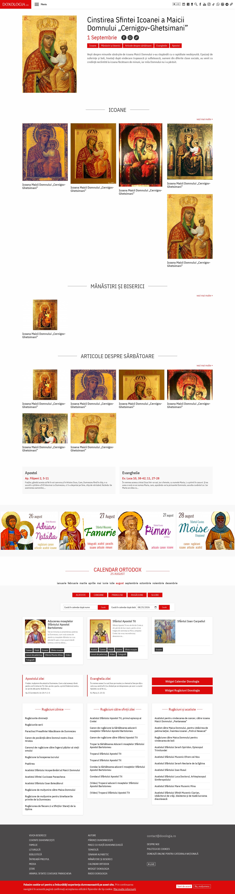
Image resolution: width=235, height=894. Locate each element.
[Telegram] (227, 3)
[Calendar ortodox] (183, 3)
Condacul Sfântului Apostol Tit (106, 776)
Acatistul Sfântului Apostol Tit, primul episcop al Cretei (115, 720)
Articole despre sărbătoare (138, 45)
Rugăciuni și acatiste (182, 709)
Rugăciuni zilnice (53, 709)
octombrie (145, 583)
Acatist (94, 649)
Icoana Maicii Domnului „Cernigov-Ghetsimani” (44, 186)
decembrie (171, 583)
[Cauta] (196, 4)
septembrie (131, 583)
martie (83, 583)
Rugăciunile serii (34, 724)
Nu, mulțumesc (202, 886)
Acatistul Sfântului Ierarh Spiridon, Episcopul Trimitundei (179, 749)
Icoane (92, 45)
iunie (105, 583)
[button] (41, 4)
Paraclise (117, 594)
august (120, 583)
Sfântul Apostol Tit (124, 621)
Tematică (93, 849)
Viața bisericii (37, 835)
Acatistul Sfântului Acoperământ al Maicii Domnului (52, 770)
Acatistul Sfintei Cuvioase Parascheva (45, 776)
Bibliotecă (35, 854)
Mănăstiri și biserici (110, 45)
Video (68, 655)
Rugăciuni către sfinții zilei (117, 709)
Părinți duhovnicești (100, 840)
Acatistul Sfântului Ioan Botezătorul (44, 783)
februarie (73, 583)
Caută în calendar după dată (123, 607)
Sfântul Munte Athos (54, 655)
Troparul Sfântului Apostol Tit (105, 753)
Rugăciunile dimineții (36, 718)
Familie (33, 845)
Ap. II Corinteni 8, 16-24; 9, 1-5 (37, 693)
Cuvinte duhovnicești (42, 840)
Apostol (176, 45)
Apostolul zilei (34, 678)
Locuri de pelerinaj (34, 655)
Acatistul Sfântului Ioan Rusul (170, 770)
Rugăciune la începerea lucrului (42, 757)
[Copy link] (136, 37)
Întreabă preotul (39, 859)
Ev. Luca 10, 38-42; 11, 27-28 (140, 478)
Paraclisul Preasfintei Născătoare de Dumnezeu (50, 731)
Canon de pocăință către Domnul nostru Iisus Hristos (49, 739)
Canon (29, 650)
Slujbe (155, 594)
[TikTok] (213, 3)
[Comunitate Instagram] (223, 3)
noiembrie (158, 583)
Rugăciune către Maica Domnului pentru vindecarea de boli (176, 739)
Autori (92, 835)
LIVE (178, 4)
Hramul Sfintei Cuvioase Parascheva (50, 873)
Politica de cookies (158, 849)
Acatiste (81, 594)
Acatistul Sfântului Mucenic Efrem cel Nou (177, 756)
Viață (37, 650)
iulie (112, 583)
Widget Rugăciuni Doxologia (182, 690)
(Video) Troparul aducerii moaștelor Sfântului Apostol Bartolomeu (114, 784)
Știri (32, 868)
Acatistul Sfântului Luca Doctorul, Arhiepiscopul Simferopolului (180, 778)
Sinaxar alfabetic (98, 854)
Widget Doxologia (98, 868)
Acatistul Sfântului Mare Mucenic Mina (175, 786)
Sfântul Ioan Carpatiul (191, 621)
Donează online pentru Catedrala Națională (172, 853)
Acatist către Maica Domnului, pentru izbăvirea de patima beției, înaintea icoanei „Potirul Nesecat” (181, 729)
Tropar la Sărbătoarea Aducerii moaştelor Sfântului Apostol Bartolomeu (117, 745)
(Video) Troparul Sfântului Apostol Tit (110, 792)
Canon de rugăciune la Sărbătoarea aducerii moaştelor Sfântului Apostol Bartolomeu (113, 729)
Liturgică (34, 849)
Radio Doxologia (97, 873)
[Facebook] (200, 3)
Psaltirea (30, 763)
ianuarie (61, 583)
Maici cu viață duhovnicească (105, 845)
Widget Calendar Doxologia (182, 681)
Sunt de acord (184, 886)
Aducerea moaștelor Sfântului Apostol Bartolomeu (60, 624)
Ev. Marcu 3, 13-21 (97, 693)
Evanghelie (161, 45)
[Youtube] (204, 3)
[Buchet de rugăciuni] (192, 3)
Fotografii (30, 659)
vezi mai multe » (205, 119)
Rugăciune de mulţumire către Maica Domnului (50, 789)
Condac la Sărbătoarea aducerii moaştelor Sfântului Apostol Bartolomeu (117, 768)
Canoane (99, 594)
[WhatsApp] (218, 3)
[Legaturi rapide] (231, 4)
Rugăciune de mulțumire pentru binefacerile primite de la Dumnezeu (49, 798)
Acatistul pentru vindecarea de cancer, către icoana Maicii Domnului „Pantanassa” (182, 720)
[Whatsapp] (130, 37)
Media (32, 864)
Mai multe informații (125, 889)
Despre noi (153, 844)
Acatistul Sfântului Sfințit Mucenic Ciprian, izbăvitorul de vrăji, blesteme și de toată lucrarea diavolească (181, 796)
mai (99, 583)
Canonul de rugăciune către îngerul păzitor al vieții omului (52, 749)
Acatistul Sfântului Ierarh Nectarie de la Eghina (180, 763)
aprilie (92, 583)
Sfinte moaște (57, 650)
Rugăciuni (137, 594)
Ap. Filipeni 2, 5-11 (37, 478)
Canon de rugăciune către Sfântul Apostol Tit (114, 737)
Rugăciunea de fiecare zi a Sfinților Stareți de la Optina (50, 807)
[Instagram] (209, 3)
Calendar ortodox (117, 571)
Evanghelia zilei (100, 678)
